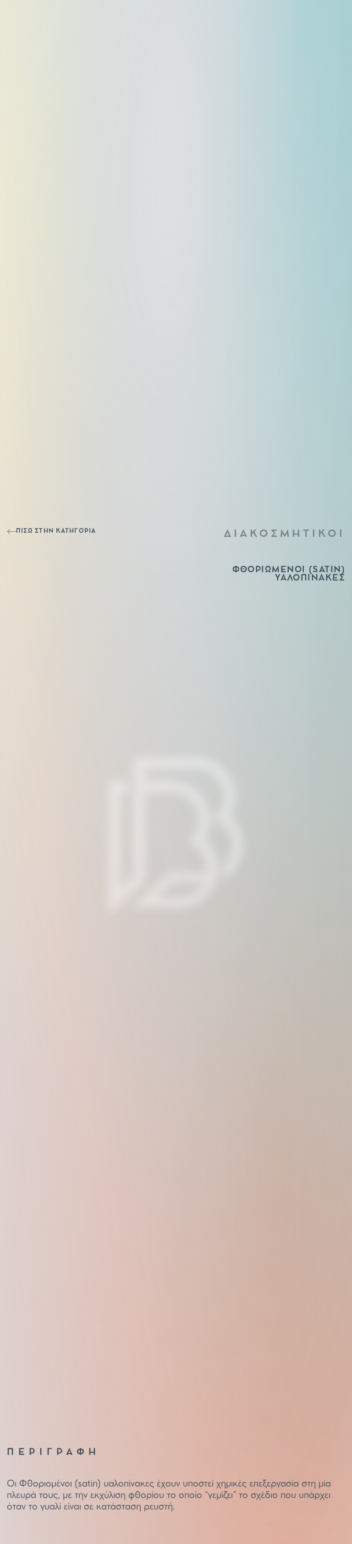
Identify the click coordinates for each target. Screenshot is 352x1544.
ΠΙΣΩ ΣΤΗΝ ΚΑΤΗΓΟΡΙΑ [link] (56, 531)
